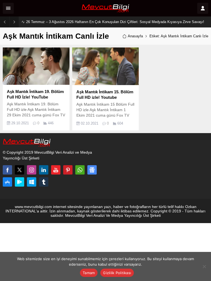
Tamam (89, 273)
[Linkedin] (43, 170)
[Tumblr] (43, 182)
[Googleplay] (19, 182)
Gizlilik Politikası (117, 273)
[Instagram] (31, 170)
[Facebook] (7, 170)
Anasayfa (135, 36)
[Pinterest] (68, 170)
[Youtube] (55, 170)
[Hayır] (204, 266)
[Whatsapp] (80, 170)
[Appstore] (7, 182)
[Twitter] (19, 170)
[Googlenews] (92, 170)
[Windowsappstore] (31, 182)
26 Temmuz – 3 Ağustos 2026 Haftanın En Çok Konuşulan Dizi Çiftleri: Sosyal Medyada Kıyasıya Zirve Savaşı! (115, 22)
